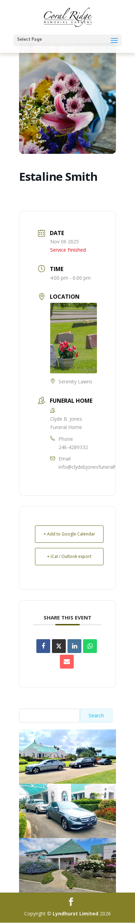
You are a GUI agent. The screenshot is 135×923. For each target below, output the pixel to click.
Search (96, 715)
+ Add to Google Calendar (69, 534)
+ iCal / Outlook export (69, 556)
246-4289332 (73, 447)
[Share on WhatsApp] (90, 646)
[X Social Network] (59, 646)
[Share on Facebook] (43, 646)
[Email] (67, 662)
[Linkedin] (74, 646)
